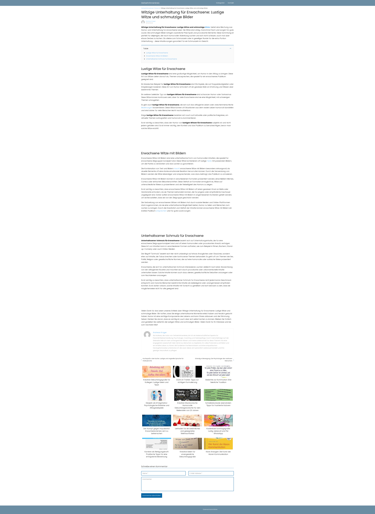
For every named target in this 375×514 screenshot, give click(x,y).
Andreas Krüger (151, 21)
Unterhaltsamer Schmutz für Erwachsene (161, 59)
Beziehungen (146, 107)
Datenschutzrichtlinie (210, 509)
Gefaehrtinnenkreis (150, 3)
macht (177, 168)
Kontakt (231, 3)
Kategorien (220, 3)
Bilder (207, 27)
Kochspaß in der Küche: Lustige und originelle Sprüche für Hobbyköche (163, 359)
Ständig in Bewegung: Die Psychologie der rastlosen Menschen (213, 359)
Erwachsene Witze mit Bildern (157, 56)
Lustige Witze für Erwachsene (157, 53)
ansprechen (161, 211)
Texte (209, 161)
